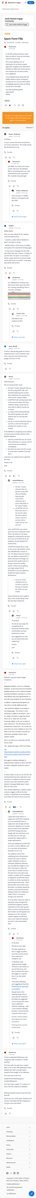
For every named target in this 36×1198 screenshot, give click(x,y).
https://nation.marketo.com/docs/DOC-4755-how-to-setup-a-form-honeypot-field (17, 754)
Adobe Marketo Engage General (11, 9)
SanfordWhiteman (17, 480)
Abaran (11, 376)
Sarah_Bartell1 (13, 346)
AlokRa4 (11, 226)
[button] (10, 43)
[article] (18, 146)
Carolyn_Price (20, 313)
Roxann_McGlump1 (14, 134)
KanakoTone (16, 277)
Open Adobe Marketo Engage (18, 24)
